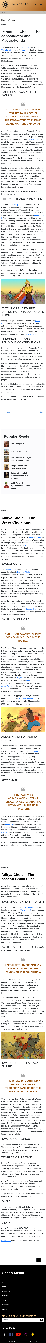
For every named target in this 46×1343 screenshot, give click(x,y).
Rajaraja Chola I (32, 609)
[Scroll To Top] (38, 1260)
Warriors (11, 20)
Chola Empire (24, 47)
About (4, 1282)
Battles (4, 1300)
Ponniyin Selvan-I (32, 545)
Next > (42, 412)
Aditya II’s (9, 824)
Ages (4, 1287)
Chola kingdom (11, 569)
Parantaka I (6, 1241)
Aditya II (19, 678)
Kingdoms (6, 1291)
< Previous (5, 412)
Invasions (5, 1309)
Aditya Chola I (34, 139)
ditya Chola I (25, 50)
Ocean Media (13, 1273)
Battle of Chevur (35, 537)
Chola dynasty (26, 910)
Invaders (5, 1305)
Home (3, 20)
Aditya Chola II (37, 751)
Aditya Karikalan (7, 686)
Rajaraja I (5, 832)
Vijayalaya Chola (8, 50)
